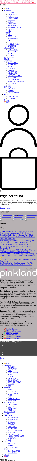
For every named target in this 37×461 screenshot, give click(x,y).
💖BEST (7, 102)
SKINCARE (7, 10)
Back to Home (5, 208)
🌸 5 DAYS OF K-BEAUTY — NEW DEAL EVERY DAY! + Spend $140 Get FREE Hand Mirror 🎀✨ (18, 2)
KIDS (9, 31)
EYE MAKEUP (12, 37)
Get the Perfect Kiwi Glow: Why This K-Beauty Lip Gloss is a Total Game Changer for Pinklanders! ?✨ (18, 255)
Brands (6, 100)
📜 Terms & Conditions (12, 336)
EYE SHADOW (13, 38)
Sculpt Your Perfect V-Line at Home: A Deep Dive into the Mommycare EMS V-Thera (16, 232)
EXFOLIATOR (12, 14)
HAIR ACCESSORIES (15, 76)
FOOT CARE (12, 55)
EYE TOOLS (12, 46)
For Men (11, 29)
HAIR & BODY (9, 48)
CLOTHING (11, 68)
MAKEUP (7, 33)
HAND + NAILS (13, 50)
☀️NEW (6, 9)
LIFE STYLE (8, 61)
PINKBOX (11, 91)
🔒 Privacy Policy (10, 335)
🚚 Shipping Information (13, 331)
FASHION (11, 70)
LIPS (9, 42)
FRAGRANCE (12, 72)
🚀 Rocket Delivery (11, 329)
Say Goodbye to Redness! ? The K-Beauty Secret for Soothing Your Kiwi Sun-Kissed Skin (18, 241)
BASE (10, 35)
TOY (9, 85)
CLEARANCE (12, 98)
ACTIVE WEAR (13, 65)
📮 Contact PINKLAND (12, 338)
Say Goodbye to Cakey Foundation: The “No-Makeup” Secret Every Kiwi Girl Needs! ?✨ (17, 264)
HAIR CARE (12, 52)
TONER (10, 22)
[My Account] (18, 146)
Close (2, 358)
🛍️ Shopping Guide (11, 333)
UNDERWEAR (12, 83)
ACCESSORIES (13, 63)
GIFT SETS (7, 87)
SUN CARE (11, 20)
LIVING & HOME (13, 80)
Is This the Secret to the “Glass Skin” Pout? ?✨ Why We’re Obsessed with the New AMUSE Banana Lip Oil (17, 246)
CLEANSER (11, 12)
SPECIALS (11, 89)
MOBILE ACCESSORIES (16, 81)
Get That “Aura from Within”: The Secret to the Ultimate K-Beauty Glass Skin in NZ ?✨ (17, 251)
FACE (10, 40)
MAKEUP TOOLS (14, 44)
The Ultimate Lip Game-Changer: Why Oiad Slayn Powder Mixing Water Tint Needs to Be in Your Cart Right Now (17, 237)
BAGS (10, 66)
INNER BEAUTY (13, 25)
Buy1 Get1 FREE (14, 96)
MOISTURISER (13, 18)
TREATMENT (12, 24)
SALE (6, 94)
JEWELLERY (12, 78)
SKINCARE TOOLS (14, 27)
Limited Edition (13, 93)
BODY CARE (12, 53)
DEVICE (6, 59)
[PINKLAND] (3, 5)
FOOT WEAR (12, 74)
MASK (10, 16)
